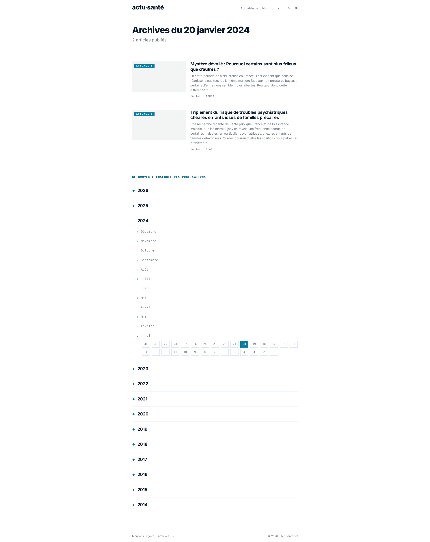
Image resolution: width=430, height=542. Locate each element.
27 (185, 344)
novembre (148, 241)
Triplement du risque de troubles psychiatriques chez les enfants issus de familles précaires (239, 115)
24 (204, 344)
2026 (143, 190)
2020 (143, 414)
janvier (147, 336)
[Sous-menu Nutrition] (278, 8)
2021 (142, 399)
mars (144, 316)
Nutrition (268, 8)
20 (244, 344)
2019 (142, 429)
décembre (148, 231)
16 (283, 344)
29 (165, 344)
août (144, 269)
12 (165, 352)
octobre (147, 250)
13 (155, 352)
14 (145, 352)
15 (293, 344)
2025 (143, 205)
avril (145, 307)
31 (145, 344)
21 (234, 344)
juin (144, 288)
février (147, 326)
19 (254, 344)
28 (175, 344)
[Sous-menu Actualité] (257, 8)
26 (195, 344)
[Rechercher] (289, 8)
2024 (143, 220)
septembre (149, 260)
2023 (143, 368)
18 (264, 344)
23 (214, 344)
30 (155, 344)
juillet (147, 279)
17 (273, 344)
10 (185, 352)
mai (144, 298)
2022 (143, 383)
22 (224, 344)
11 (175, 352)
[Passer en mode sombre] (296, 8)
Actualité (247, 8)
